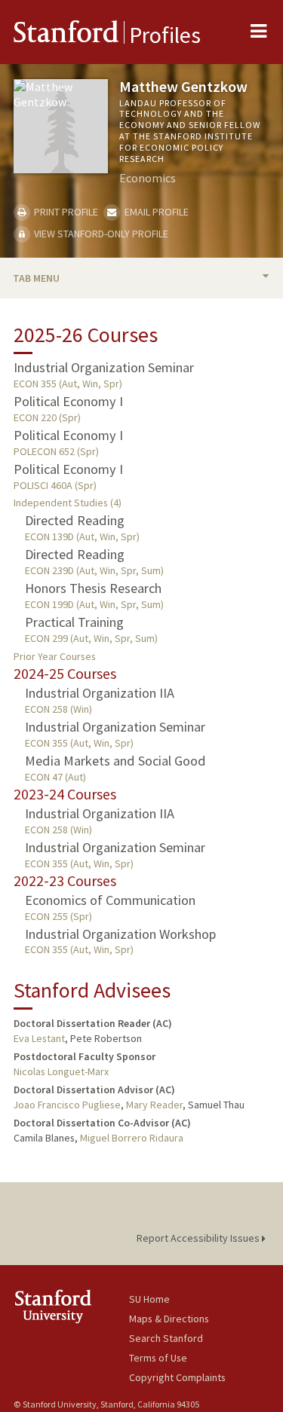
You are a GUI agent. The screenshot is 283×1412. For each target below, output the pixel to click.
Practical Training (74, 622)
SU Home (149, 1299)
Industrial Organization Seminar (104, 367)
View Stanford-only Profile (100, 233)
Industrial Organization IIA (99, 692)
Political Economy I (68, 401)
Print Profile (65, 212)
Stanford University (71, 1306)
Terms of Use (158, 1358)
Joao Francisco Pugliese (67, 1104)
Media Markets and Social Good (115, 760)
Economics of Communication (110, 900)
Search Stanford (166, 1338)
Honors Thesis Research (93, 588)
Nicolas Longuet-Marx (61, 1071)
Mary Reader (154, 1104)
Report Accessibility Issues (199, 1238)
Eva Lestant (39, 1038)
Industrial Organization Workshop (120, 934)
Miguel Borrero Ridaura (131, 1138)
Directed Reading (75, 520)
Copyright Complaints (177, 1377)
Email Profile (155, 212)
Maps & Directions (169, 1318)
